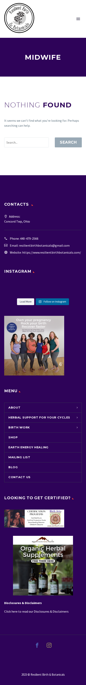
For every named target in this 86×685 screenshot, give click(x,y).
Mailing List (19, 457)
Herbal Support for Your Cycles (39, 417)
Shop (13, 437)
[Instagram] (49, 648)
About (14, 407)
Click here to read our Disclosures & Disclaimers (36, 611)
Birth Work (19, 427)
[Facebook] (37, 648)
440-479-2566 (29, 238)
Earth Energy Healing (28, 447)
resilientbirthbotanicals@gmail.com (44, 245)
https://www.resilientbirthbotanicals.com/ (51, 252)
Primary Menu (78, 19)
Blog (13, 467)
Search (68, 142)
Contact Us (19, 477)
